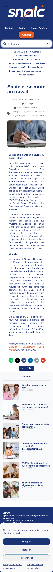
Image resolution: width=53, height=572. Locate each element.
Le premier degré (17, 67)
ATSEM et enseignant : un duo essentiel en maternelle (36, 464)
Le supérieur (15, 71)
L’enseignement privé (34, 71)
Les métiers (39, 63)
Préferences (26, 557)
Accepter (26, 541)
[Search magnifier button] (5, 44)
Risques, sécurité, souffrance (31, 115)
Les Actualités (32, 52)
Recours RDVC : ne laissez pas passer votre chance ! (35, 405)
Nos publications (26, 75)
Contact (9, 28)
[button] (11, 360)
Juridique (30, 111)
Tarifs (22, 28)
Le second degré (35, 67)
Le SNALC (18, 52)
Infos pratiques (19, 111)
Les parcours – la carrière (19, 63)
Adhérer (26, 35)
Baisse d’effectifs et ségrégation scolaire (32, 484)
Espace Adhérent (39, 28)
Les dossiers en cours (26, 56)
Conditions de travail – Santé (26, 59)
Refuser (26, 549)
